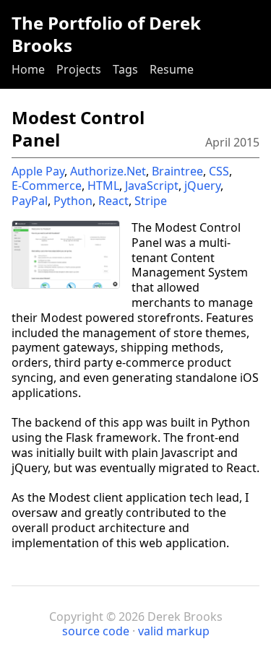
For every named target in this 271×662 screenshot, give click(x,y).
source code (95, 631)
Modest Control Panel (78, 128)
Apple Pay (38, 171)
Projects (78, 69)
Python (73, 201)
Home (28, 69)
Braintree (177, 171)
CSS (219, 171)
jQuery (202, 185)
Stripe (150, 201)
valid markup (174, 631)
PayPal (30, 201)
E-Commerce (47, 185)
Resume (172, 69)
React (113, 201)
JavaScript (151, 185)
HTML (103, 185)
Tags (125, 69)
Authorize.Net (108, 171)
